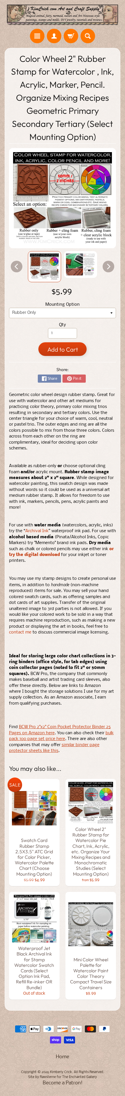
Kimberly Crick (61, 1072)
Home (62, 1057)
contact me (20, 632)
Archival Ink (37, 531)
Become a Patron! (63, 1083)
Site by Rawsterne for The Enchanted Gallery (62, 1077)
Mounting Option (62, 305)
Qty (62, 325)
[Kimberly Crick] (62, 15)
